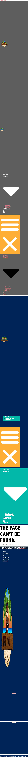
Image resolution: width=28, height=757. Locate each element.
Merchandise (6, 209)
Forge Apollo (25, 756)
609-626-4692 (22, 548)
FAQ (3, 211)
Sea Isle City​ (7, 205)
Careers (5, 212)
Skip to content (3, 0)
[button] (10, 234)
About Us (5, 174)
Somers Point (8, 206)
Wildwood (7, 207)
